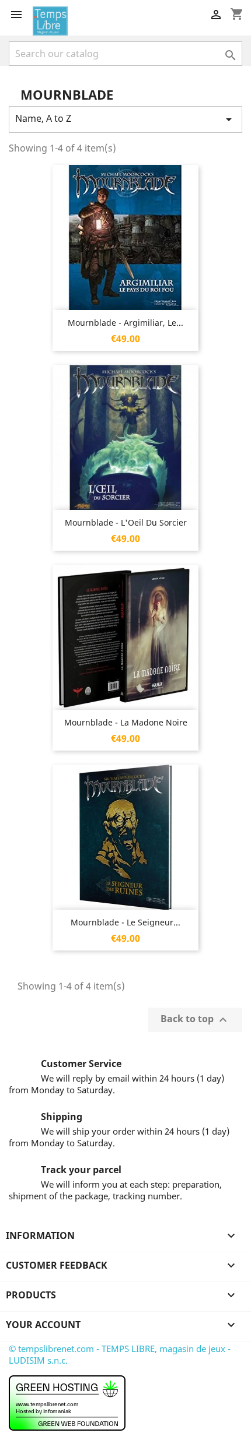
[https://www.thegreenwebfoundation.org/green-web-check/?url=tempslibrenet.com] (67, 1402)
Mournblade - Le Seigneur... (125, 922)
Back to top (195, 1020)
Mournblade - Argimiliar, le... (125, 322)
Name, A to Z (125, 119)
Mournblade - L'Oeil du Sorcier (126, 522)
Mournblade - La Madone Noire (125, 722)
